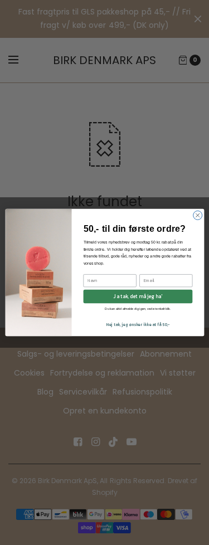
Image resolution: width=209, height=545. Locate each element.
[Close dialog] (197, 215)
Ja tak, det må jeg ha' (138, 296)
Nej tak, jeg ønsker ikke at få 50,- (137, 325)
